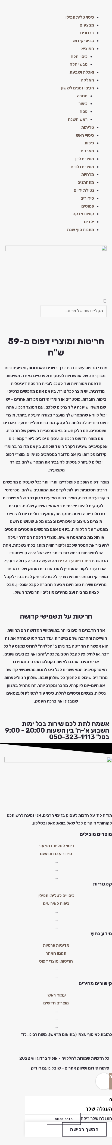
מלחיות (87, 174)
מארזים (87, 150)
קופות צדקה (83, 213)
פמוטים (87, 206)
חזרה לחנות (64, 1119)
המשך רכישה (84, 1129)
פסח (84, 111)
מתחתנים (85, 182)
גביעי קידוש (83, 40)
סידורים (87, 198)
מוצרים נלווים (82, 166)
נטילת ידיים (84, 190)
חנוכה (82, 96)
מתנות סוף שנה (80, 229)
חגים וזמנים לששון (77, 88)
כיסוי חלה (79, 56)
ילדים (89, 221)
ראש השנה (78, 119)
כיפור (83, 103)
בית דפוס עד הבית (74, 560)
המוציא (87, 48)
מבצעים (87, 25)
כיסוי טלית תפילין (79, 17)
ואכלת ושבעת (82, 72)
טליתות (87, 127)
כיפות (89, 143)
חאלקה (87, 80)
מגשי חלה (79, 64)
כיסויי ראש (85, 135)
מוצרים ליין (84, 158)
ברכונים (87, 32)
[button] (56, 9)
